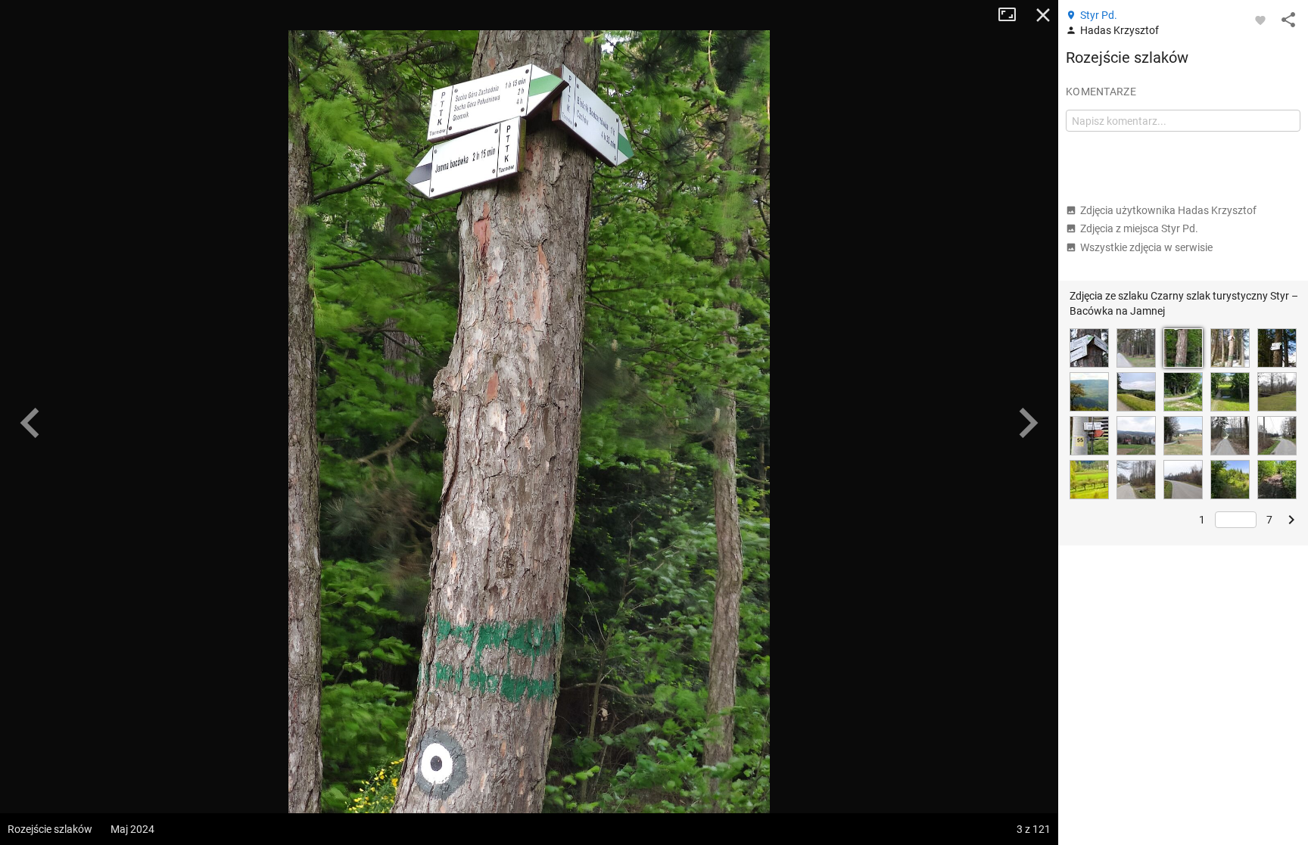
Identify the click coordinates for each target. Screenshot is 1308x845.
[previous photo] (30, 422)
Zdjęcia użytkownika (1168, 210)
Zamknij (1043, 15)
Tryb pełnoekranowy (1013, 15)
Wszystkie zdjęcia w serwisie (1146, 247)
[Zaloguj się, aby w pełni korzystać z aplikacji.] (1260, 20)
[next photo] (1028, 422)
